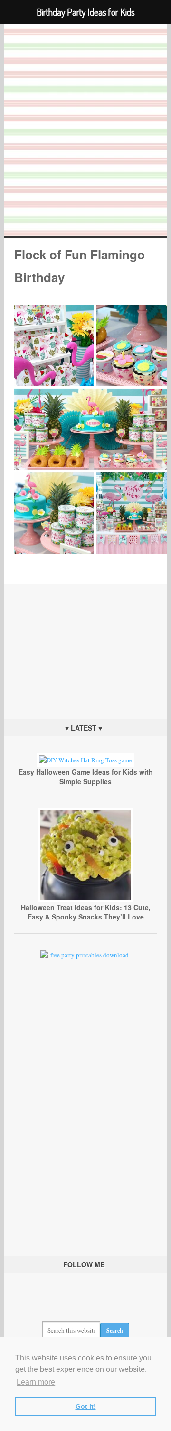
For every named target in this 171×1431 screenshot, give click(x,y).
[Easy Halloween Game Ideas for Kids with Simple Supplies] (85, 760)
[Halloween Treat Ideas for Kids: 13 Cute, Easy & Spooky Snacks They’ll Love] (85, 900)
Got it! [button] (86, 1406)
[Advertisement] (85, 643)
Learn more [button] (36, 1382)
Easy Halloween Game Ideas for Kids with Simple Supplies (86, 776)
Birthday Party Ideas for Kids (85, 130)
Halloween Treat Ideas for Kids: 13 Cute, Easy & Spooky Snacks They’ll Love (86, 911)
